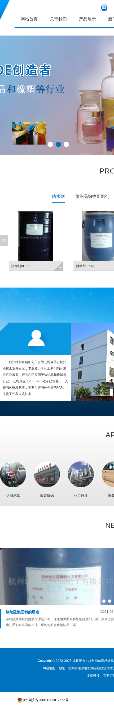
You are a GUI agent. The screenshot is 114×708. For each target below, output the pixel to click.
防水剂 (58, 196)
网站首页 (29, 19)
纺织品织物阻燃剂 (92, 196)
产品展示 (87, 19)
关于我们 (58, 19)
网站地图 (49, 668)
